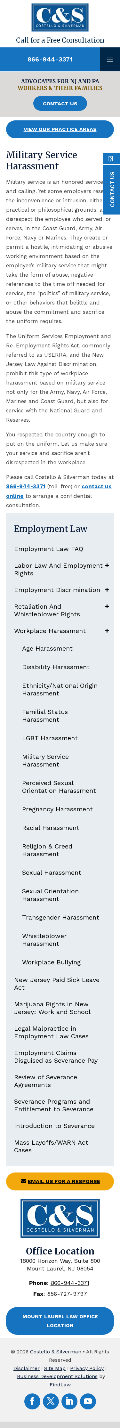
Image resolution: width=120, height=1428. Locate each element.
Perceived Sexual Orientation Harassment (59, 786)
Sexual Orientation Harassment (50, 895)
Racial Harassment (50, 828)
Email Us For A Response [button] (64, 1181)
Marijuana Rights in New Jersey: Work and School (52, 1008)
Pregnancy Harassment (57, 809)
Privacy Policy (87, 1368)
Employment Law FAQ (48, 549)
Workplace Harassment (50, 631)
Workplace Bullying (51, 962)
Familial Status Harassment (45, 715)
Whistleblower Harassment (44, 939)
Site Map (55, 1368)
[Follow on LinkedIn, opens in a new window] (69, 1401)
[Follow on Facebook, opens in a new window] (32, 1401)
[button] (110, 59)
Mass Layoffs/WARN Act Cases (51, 1146)
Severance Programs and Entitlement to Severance (53, 1105)
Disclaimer (26, 1368)
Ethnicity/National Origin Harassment (60, 689)
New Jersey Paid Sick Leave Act (57, 983)
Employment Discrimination (57, 590)
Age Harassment (47, 648)
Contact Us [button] (60, 104)
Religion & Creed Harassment (47, 850)
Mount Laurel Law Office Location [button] (60, 1320)
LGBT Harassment (50, 738)
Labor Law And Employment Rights (58, 569)
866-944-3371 (50, 59)
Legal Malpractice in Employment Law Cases (51, 1032)
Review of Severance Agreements (45, 1081)
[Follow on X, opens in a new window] (51, 1401)
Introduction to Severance (54, 1126)
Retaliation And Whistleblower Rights (47, 610)
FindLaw (60, 1385)
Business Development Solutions (57, 1376)
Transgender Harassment (60, 917)
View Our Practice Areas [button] (60, 129)
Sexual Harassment (51, 872)
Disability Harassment (56, 667)
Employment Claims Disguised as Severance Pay (56, 1056)
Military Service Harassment (45, 760)
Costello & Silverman (55, 1352)
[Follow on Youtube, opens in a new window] (88, 1401)
